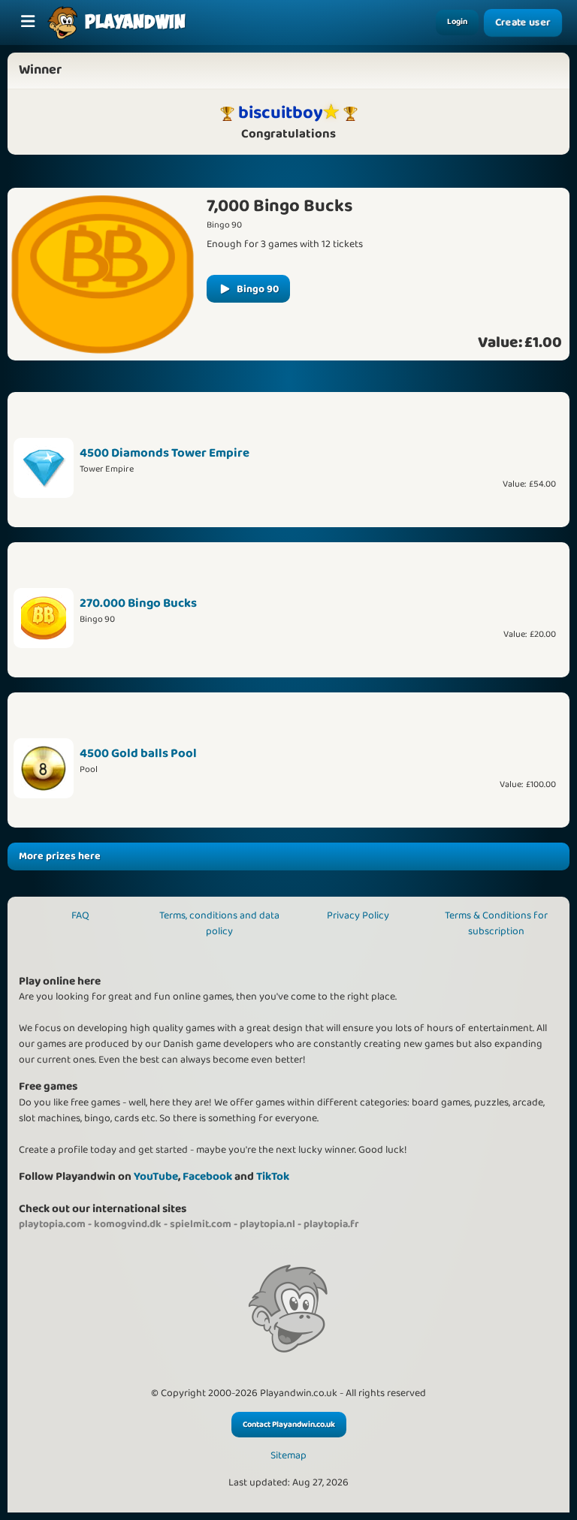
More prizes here (60, 856)
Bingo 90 (258, 289)
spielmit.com (200, 1224)
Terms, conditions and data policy (219, 923)
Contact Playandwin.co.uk (289, 1424)
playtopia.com (52, 1224)
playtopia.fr (331, 1224)
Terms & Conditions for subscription (496, 923)
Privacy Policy (358, 915)
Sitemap (288, 1456)
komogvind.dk (128, 1224)
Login (457, 22)
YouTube (156, 1176)
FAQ (80, 915)
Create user (523, 23)
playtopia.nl (267, 1224)
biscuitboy (280, 112)
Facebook (207, 1176)
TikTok (272, 1176)
